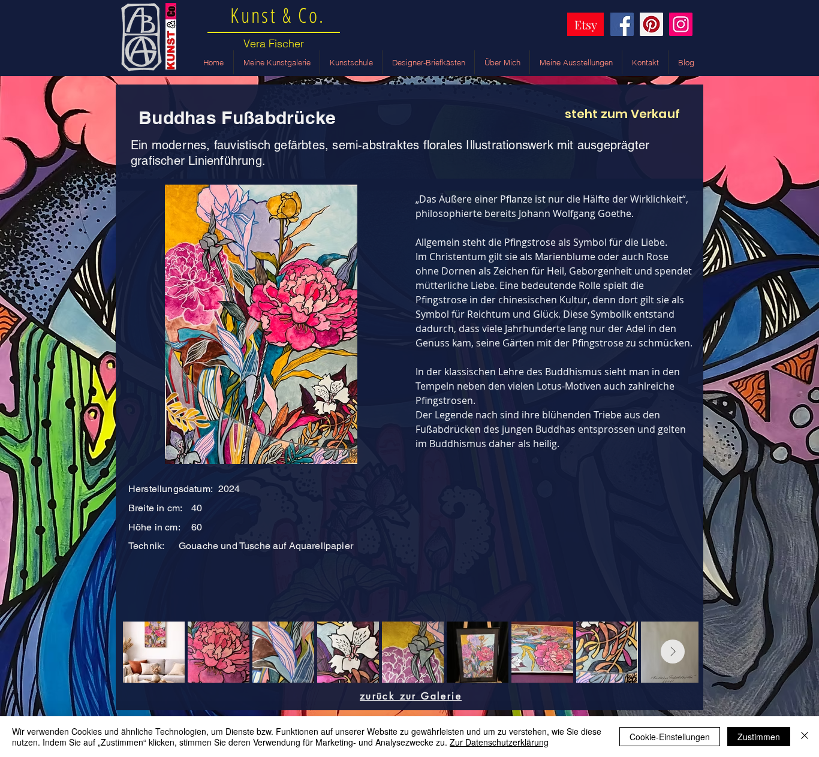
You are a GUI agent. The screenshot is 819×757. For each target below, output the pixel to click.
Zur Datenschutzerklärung (499, 742)
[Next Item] (673, 651)
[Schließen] (804, 736)
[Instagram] (680, 24)
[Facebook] (622, 24)
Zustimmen (758, 737)
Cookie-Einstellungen (670, 737)
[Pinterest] (651, 24)
